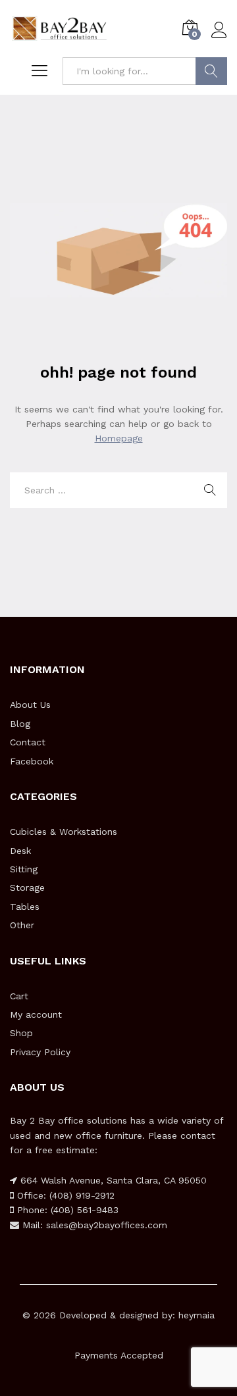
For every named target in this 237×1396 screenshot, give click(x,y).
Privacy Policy (40, 1052)
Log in (219, 38)
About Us (30, 704)
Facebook (31, 761)
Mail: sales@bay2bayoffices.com (93, 1225)
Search (211, 71)
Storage (27, 887)
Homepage (119, 438)
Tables (25, 906)
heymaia (196, 1315)
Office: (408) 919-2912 (64, 1195)
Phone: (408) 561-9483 (66, 1210)
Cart (19, 996)
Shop (21, 1033)
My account (36, 1014)
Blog (20, 723)
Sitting (24, 869)
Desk (20, 850)
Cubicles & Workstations (63, 831)
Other (22, 925)
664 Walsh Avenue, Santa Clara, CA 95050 (112, 1180)
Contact (27, 742)
